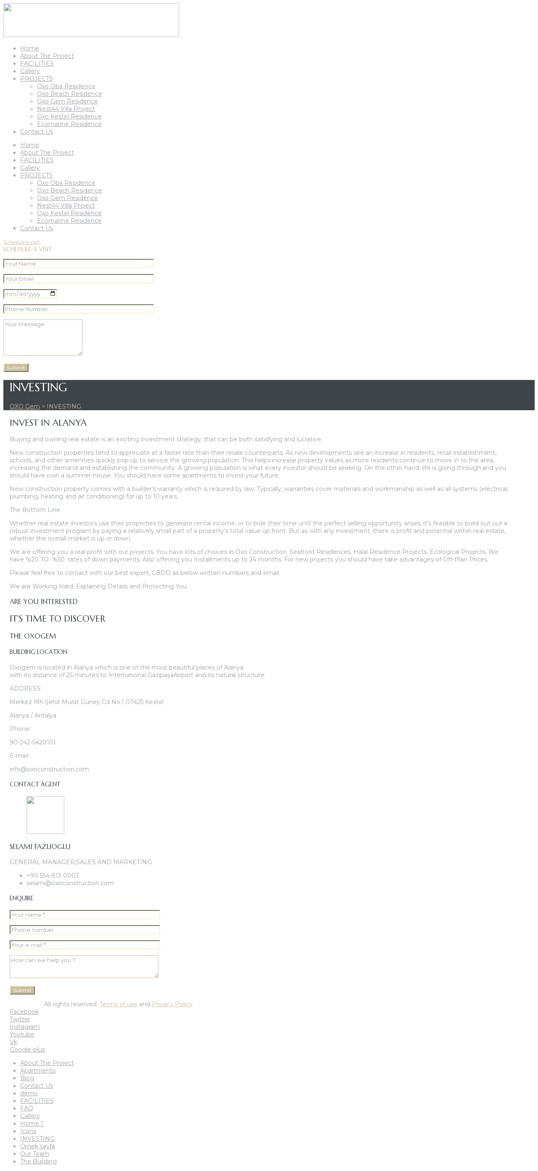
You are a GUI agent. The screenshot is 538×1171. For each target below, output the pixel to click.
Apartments (37, 1070)
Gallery (30, 71)
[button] (21, 242)
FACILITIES (37, 63)
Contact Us (36, 131)
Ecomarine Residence (69, 124)
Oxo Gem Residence (67, 101)
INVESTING (37, 1138)
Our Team (34, 1154)
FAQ (26, 1108)
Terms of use (118, 1004)
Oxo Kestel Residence (69, 116)
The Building (38, 1161)
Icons (28, 1131)
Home (29, 48)
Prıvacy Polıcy (172, 1004)
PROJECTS (36, 78)
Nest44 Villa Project (66, 109)
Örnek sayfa (37, 1146)
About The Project (47, 56)
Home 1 (31, 1123)
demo (29, 1093)
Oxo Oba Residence (66, 86)
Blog (27, 1078)
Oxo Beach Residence (69, 94)
